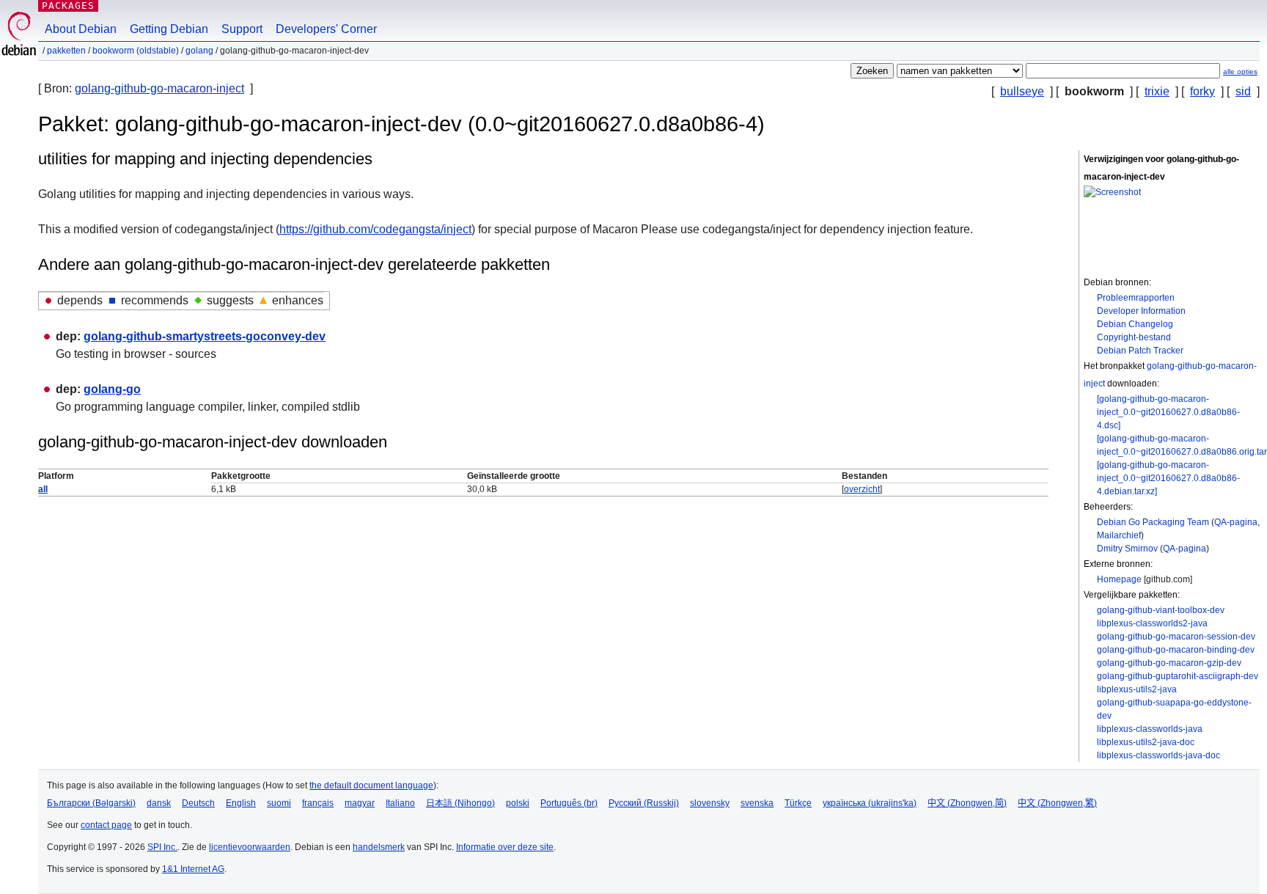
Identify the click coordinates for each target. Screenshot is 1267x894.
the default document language (371, 785)
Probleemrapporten (1136, 298)
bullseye (1022, 91)
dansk (159, 803)
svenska (757, 803)
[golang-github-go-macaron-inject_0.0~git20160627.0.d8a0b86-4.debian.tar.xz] (1168, 478)
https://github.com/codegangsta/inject (375, 229)
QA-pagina (1235, 522)
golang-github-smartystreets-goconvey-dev (205, 336)
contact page (106, 825)
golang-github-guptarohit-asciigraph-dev (1177, 676)
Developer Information (1141, 311)
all (43, 489)
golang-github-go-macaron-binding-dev (1176, 650)
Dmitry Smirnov (1127, 548)
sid (1243, 91)
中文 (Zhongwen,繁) (1057, 803)
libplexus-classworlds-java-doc (1158, 755)
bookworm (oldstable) (135, 50)
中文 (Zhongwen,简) (967, 803)
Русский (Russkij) (644, 803)
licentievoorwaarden (249, 847)
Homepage (1119, 579)
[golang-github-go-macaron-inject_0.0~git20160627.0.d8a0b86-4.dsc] (1168, 412)
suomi (279, 803)
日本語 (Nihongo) (460, 803)
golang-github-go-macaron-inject (159, 88)
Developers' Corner (326, 29)
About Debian (81, 29)
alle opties (1240, 71)
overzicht (862, 489)
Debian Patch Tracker (1140, 350)
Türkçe (798, 803)
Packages (68, 5)
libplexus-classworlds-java (1149, 729)
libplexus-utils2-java (1137, 689)
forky (1202, 91)
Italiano (400, 803)
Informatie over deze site (505, 847)
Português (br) (569, 803)
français (318, 803)
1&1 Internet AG (193, 869)
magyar (360, 803)
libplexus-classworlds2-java (1152, 623)
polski (517, 803)
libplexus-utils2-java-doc (1145, 742)
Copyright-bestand (1134, 337)
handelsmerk (379, 847)
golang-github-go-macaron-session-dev (1176, 636)
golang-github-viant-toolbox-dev (1160, 610)
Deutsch (198, 803)
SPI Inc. (162, 847)
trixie (1157, 91)
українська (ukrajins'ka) (870, 803)
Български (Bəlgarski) (91, 803)
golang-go (112, 389)
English (241, 803)
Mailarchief (1119, 535)
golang (199, 50)
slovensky (710, 803)
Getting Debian (169, 29)
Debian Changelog (1135, 324)
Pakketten (66, 50)
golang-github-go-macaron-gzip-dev (1169, 663)
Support (241, 29)
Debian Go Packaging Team (1153, 522)
